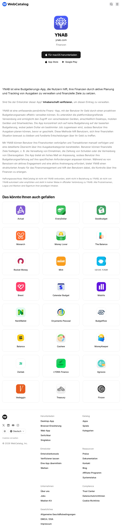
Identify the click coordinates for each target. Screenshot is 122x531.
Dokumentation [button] (90, 458)
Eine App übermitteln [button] (51, 463)
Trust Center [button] (89, 491)
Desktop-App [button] (47, 421)
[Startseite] (15, 4)
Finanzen (61, 44)
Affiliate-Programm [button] (92, 472)
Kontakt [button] (86, 463)
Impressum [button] (46, 524)
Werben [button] (44, 468)
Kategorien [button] (88, 430)
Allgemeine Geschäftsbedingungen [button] (58, 514)
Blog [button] (85, 468)
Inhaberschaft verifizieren (57, 102)
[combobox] (17, 431)
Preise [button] (86, 453)
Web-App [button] (45, 430)
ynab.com (61, 39)
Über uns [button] (45, 491)
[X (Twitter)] (3, 425)
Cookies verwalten (10, 438)
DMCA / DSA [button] (47, 519)
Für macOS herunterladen (62, 54)
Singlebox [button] (46, 440)
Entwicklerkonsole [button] (50, 453)
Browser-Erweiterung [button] (51, 426)
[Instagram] (18, 425)
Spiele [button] (86, 426)
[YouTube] (13, 425)
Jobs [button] (43, 496)
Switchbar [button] (46, 435)
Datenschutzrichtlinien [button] (94, 496)
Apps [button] (85, 421)
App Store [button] (53, 62)
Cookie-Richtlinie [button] (91, 500)
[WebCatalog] (4, 417)
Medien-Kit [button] (46, 500)
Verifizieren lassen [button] (50, 458)
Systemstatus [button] (89, 477)
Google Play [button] (71, 62)
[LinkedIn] (8, 425)
